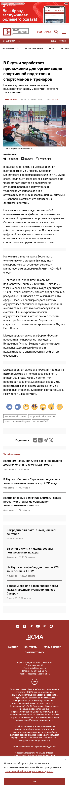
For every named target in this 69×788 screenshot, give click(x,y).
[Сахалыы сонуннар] (43, 32)
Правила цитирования (41, 720)
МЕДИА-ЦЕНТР (52, 647)
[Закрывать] (65, 759)
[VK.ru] (35, 440)
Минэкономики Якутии (17, 421)
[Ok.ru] (40, 440)
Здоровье (8, 469)
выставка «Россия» (15, 416)
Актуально (12, 557)
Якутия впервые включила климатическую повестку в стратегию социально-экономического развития (32, 501)
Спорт (52, 48)
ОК (34, 781)
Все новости (11, 48)
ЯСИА (55, 99)
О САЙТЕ (13, 647)
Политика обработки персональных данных (34, 746)
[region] (34, 772)
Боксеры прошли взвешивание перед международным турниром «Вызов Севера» (32, 589)
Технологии (10, 99)
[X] (51, 440)
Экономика (8, 488)
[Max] (51, 626)
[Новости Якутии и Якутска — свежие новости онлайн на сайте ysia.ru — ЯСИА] (16, 31)
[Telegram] (45, 440)
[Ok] (24, 626)
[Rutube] (44, 626)
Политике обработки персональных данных (29, 771)
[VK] (17, 626)
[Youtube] (37, 626)
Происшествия (33, 48)
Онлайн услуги (34, 652)
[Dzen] (26, 158)
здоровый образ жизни (42, 416)
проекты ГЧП (40, 421)
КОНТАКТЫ (30, 647)
